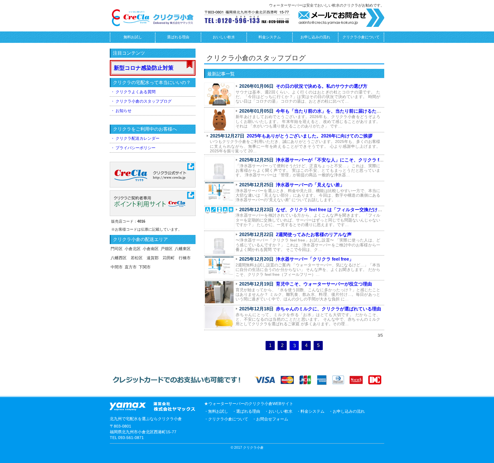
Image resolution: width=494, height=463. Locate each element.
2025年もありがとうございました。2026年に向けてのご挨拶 (310, 135)
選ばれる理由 (178, 37)
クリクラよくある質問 (135, 91)
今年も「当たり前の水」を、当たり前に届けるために (331, 111)
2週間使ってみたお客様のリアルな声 (314, 234)
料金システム (269, 37)
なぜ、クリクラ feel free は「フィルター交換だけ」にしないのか (343, 209)
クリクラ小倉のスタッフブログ (143, 101)
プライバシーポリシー (135, 147)
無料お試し (133, 37)
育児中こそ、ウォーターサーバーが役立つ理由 (324, 284)
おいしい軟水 (224, 37)
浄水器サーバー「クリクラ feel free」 (315, 259)
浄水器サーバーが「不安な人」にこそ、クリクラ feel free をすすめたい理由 (354, 159)
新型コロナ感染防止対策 (144, 68)
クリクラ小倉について (361, 37)
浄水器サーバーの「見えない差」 (310, 184)
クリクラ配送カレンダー (137, 138)
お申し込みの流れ (315, 37)
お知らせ (123, 110)
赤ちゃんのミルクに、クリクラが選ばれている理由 (328, 308)
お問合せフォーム (272, 419)
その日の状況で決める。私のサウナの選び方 (321, 86)
